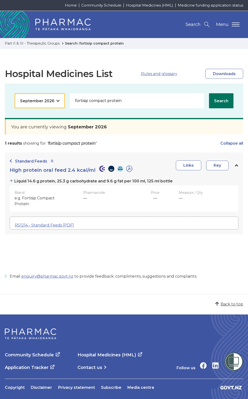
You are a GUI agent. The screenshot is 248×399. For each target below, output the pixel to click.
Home (71, 5)
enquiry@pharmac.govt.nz (47, 276)
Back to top (232, 304)
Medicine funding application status (210, 5)
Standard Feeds (31, 161)
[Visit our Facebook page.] (203, 365)
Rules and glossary (159, 73)
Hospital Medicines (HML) (149, 5)
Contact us (90, 367)
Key (217, 165)
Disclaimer (41, 387)
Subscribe (111, 387)
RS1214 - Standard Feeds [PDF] (44, 225)
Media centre (140, 387)
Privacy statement (76, 387)
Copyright (15, 387)
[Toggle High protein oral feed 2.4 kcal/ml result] (236, 165)
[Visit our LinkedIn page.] (215, 365)
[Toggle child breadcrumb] (52, 161)
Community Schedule (101, 5)
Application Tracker (26, 367)
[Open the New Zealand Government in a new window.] (231, 387)
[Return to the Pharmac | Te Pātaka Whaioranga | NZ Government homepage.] (30, 334)
